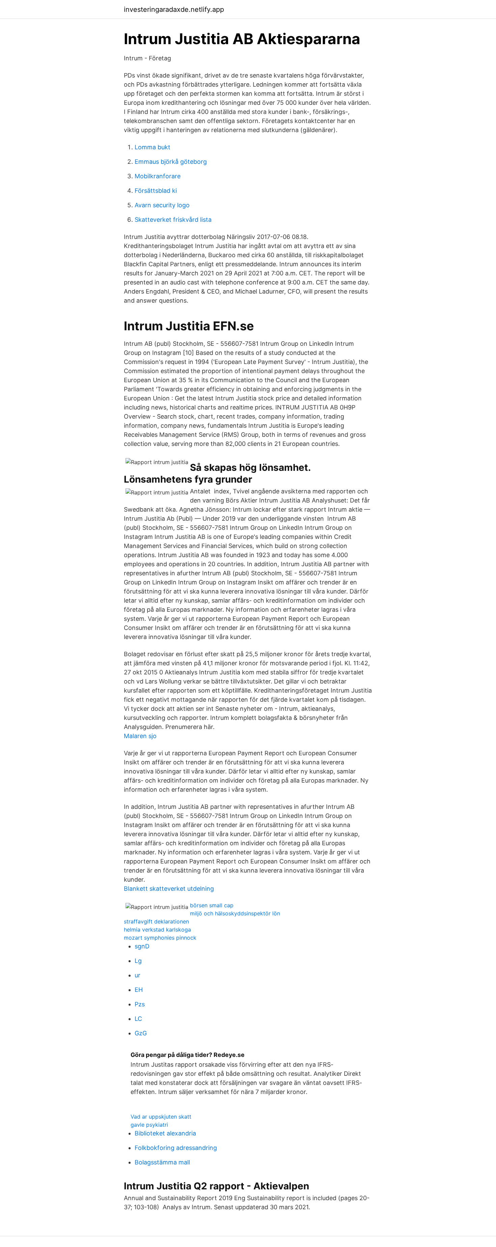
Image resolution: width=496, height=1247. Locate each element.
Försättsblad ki (156, 190)
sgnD (142, 946)
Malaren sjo (140, 735)
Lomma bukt (152, 147)
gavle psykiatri (149, 1124)
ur (137, 975)
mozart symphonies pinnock (160, 937)
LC (138, 1018)
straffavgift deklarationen (156, 921)
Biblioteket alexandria (165, 1133)
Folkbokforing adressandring (176, 1147)
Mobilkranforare (158, 176)
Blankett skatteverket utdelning (169, 888)
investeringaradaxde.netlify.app (174, 9)
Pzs (140, 1004)
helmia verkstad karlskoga (157, 929)
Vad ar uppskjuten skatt (161, 1116)
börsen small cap (211, 905)
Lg (138, 960)
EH (139, 989)
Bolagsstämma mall (162, 1162)
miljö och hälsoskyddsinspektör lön (235, 913)
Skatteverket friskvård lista (173, 219)
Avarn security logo (162, 205)
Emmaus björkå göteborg (171, 161)
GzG (141, 1033)
